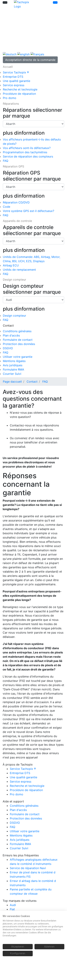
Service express (13, 85)
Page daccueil (12, 381)
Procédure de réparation (19, 93)
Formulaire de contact (18, 339)
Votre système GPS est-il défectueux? (28, 211)
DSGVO (8, 348)
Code (6, 206)
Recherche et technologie (20, 89)
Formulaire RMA (13, 369)
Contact (32, 381)
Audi (13, 905)
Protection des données (19, 344)
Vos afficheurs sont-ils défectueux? (27, 148)
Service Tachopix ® (16, 72)
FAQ (5, 160)
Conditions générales (17, 331)
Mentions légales (14, 361)
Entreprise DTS (13, 76)
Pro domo (9, 98)
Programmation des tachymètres (25, 152)
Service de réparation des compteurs (28, 156)
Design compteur (14, 315)
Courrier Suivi (12, 373)
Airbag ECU (11, 265)
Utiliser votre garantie (17, 356)
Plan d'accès (11, 335)
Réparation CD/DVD (16, 202)
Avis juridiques (12, 365)
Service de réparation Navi (28, 868)
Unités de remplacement (19, 269)
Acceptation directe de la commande (30, 60)
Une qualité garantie (16, 81)
